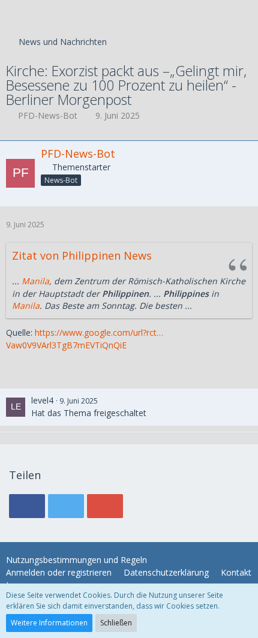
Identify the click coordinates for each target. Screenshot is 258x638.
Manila (35, 281)
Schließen (116, 623)
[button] (15, 15)
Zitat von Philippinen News (82, 255)
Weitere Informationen (49, 623)
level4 (42, 400)
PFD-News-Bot (47, 115)
